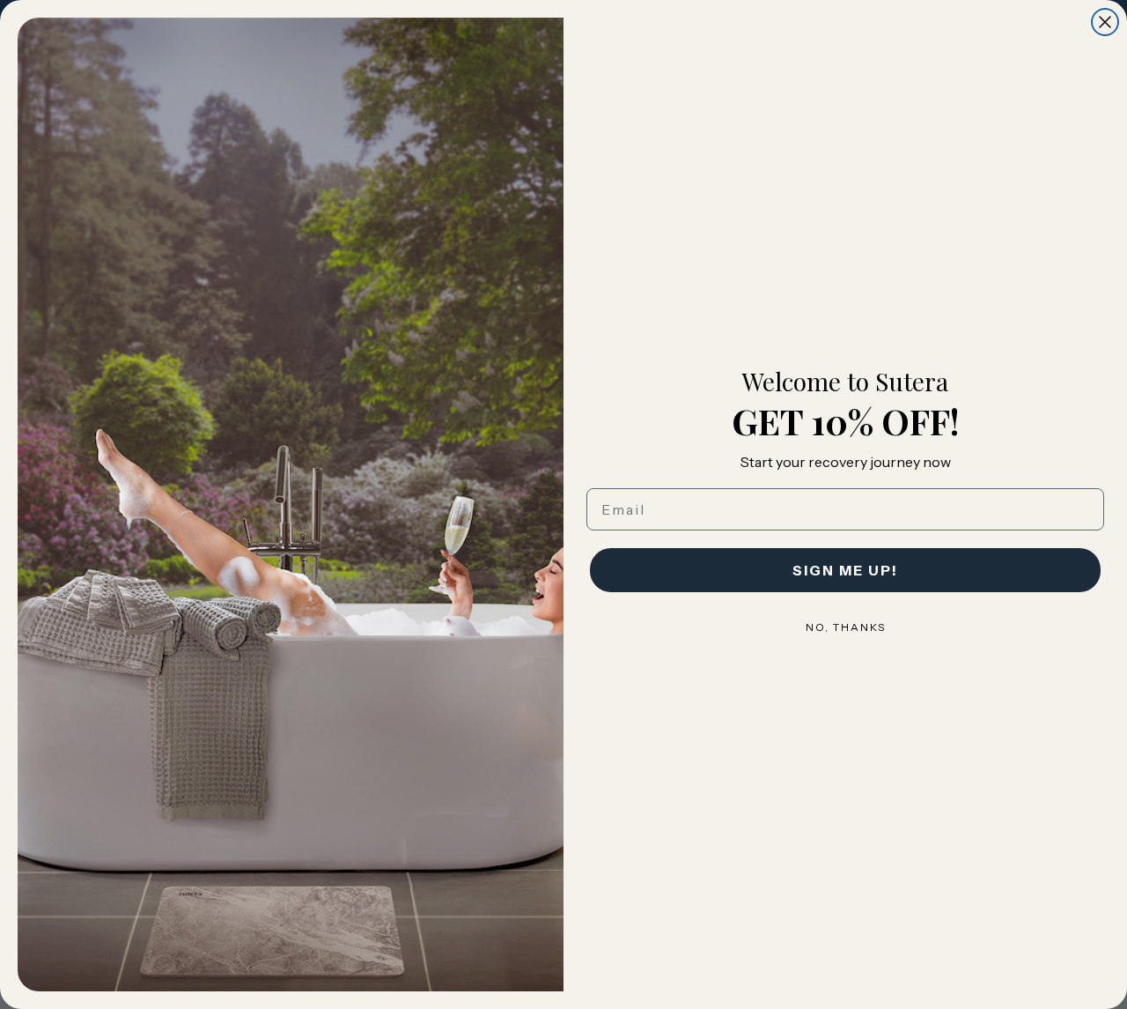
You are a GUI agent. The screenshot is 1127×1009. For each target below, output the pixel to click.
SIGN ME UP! (845, 570)
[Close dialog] (1105, 22)
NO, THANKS (846, 627)
